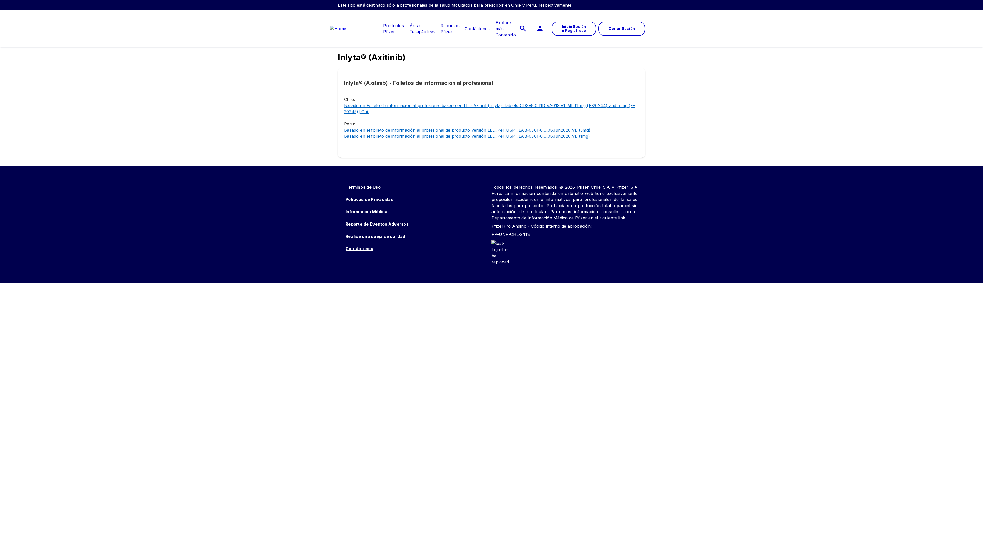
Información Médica (367, 211)
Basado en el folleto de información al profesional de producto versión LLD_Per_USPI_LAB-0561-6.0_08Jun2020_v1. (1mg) (467, 136)
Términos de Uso (363, 187)
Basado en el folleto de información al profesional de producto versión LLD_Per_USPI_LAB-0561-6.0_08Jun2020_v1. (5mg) (467, 130)
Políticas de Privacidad (369, 199)
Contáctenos (359, 248)
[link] (393, 25)
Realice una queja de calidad (375, 236)
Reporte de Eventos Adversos (377, 224)
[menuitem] (391, 28)
